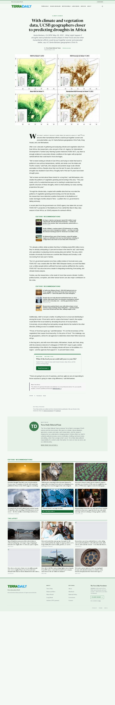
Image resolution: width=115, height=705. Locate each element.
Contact (71, 600)
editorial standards (48, 410)
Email (44, 395)
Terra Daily (45, 6)
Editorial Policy (73, 594)
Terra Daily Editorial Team (53, 48)
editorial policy (47, 442)
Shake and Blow (55, 6)
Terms (100, 608)
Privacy (94, 608)
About (89, 6)
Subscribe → (97, 597)
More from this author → (49, 445)
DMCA (106, 608)
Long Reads (75, 6)
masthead (58, 410)
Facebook (39, 395)
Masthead (71, 591)
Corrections (72, 597)
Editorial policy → (57, 388)
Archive (83, 6)
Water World (66, 6)
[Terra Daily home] (21, 6)
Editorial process (67, 48)
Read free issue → (43, 368)
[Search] (102, 6)
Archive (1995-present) (52, 600)
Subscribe (100, 1)
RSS (100, 600)
